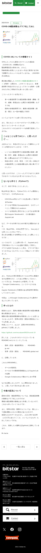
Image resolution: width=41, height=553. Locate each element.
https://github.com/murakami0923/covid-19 (19, 332)
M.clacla (16, 23)
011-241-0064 (29, 468)
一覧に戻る (20, 447)
